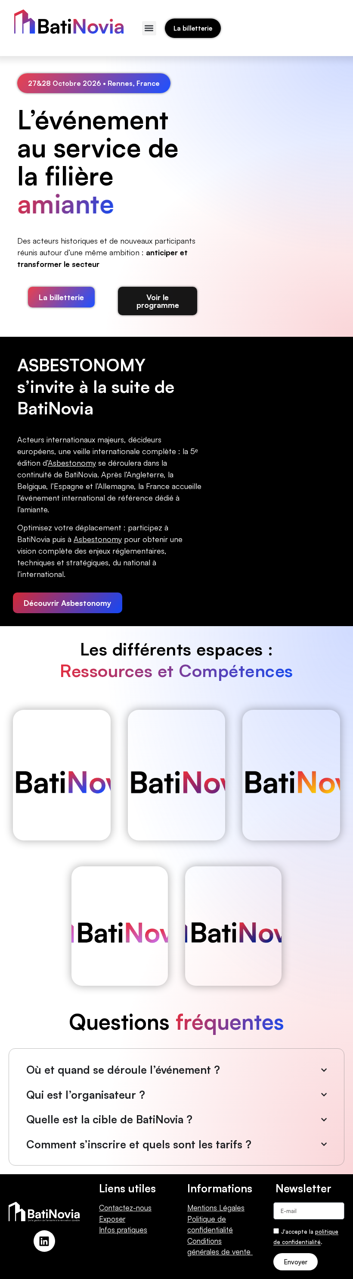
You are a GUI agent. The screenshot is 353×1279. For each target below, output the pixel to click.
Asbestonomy (98, 539)
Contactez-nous (125, 1207)
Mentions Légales (216, 1207)
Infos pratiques (123, 1229)
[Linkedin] (44, 1241)
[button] (149, 28)
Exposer (112, 1218)
